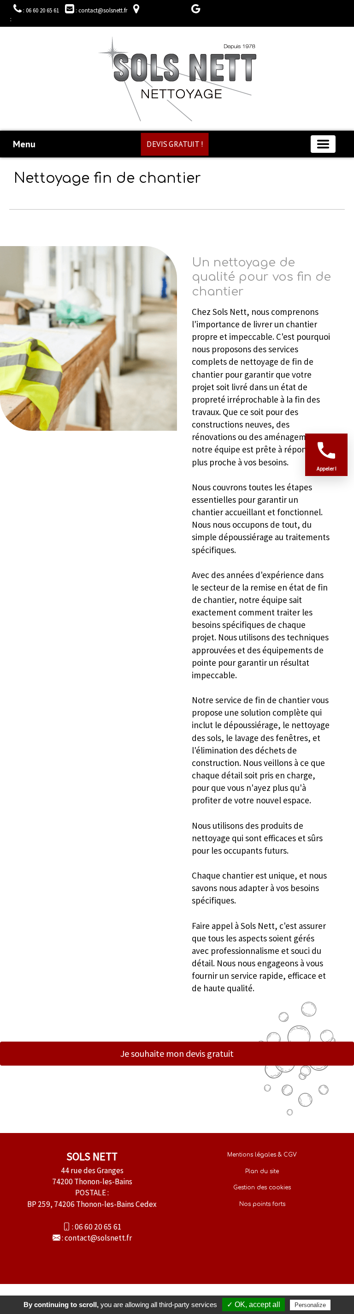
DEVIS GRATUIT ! (174, 144)
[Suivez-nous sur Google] (194, 10)
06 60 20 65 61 (98, 1227)
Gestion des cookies (262, 1187)
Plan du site (262, 1171)
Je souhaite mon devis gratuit (177, 1053)
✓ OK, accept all (253, 1304)
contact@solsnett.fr (98, 1238)
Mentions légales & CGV (262, 1154)
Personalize (310, 1305)
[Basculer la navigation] (323, 144)
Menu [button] (24, 144)
